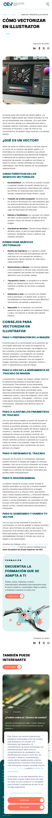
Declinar (24, 807)
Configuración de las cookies (26, 793)
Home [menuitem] (5, 15)
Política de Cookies (16, 768)
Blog (8, 34)
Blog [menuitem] (14, 15)
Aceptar (24, 800)
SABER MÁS (13, 596)
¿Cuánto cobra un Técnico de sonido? (26, 717)
